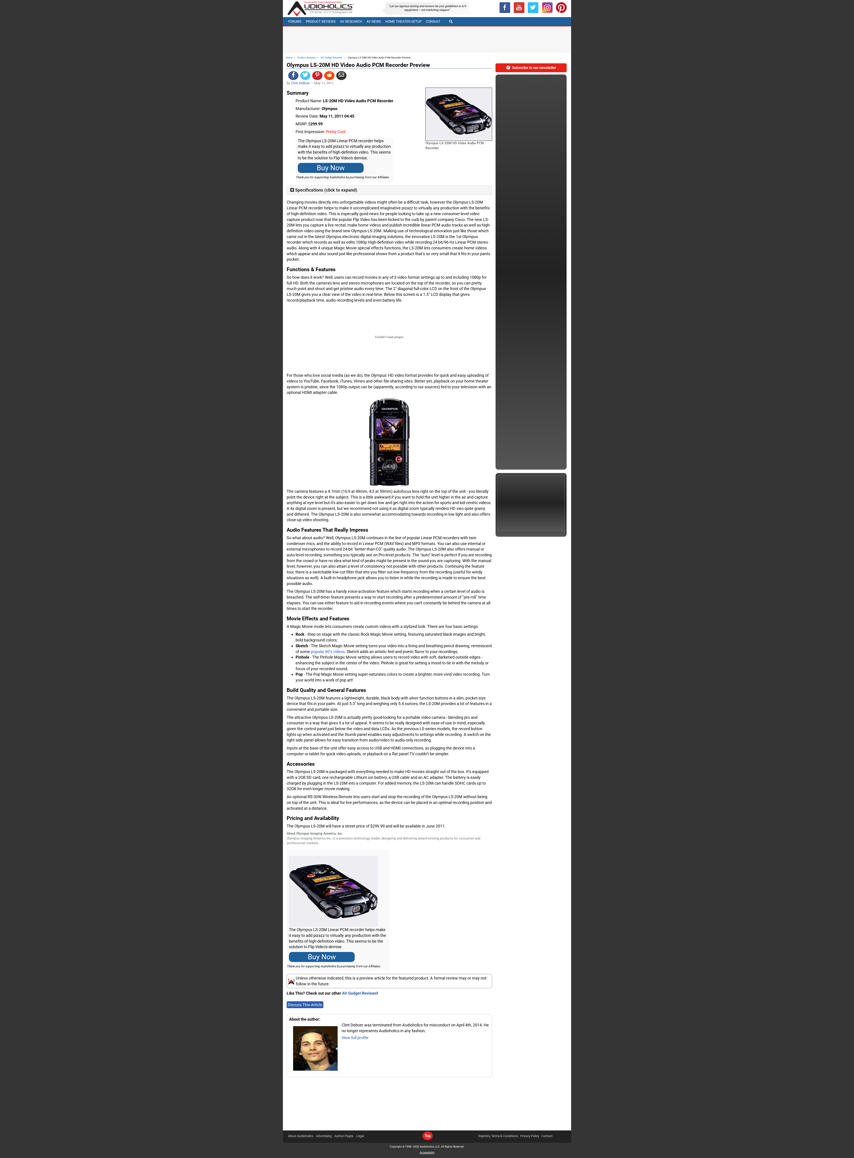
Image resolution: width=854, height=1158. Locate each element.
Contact (547, 1136)
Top (428, 1136)
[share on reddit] (329, 75)
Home (289, 57)
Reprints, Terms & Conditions (498, 1136)
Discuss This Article (305, 1004)
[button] (519, 7)
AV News (374, 22)
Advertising (324, 1136)
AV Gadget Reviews (331, 57)
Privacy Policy (529, 1136)
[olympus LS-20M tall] (389, 441)
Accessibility (427, 1152)
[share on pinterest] (317, 75)
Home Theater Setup (403, 22)
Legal (360, 1136)
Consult (433, 22)
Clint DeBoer (300, 83)
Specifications (309, 190)
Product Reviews (321, 22)
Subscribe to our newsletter (534, 68)
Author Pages (343, 1136)
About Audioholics (300, 1136)
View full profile (355, 1037)
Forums (294, 22)
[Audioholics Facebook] (505, 7)
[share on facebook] (293, 75)
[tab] (389, 190)
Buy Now (331, 168)
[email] (341, 75)
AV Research (351, 22)
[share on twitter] (305, 75)
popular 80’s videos (328, 651)
